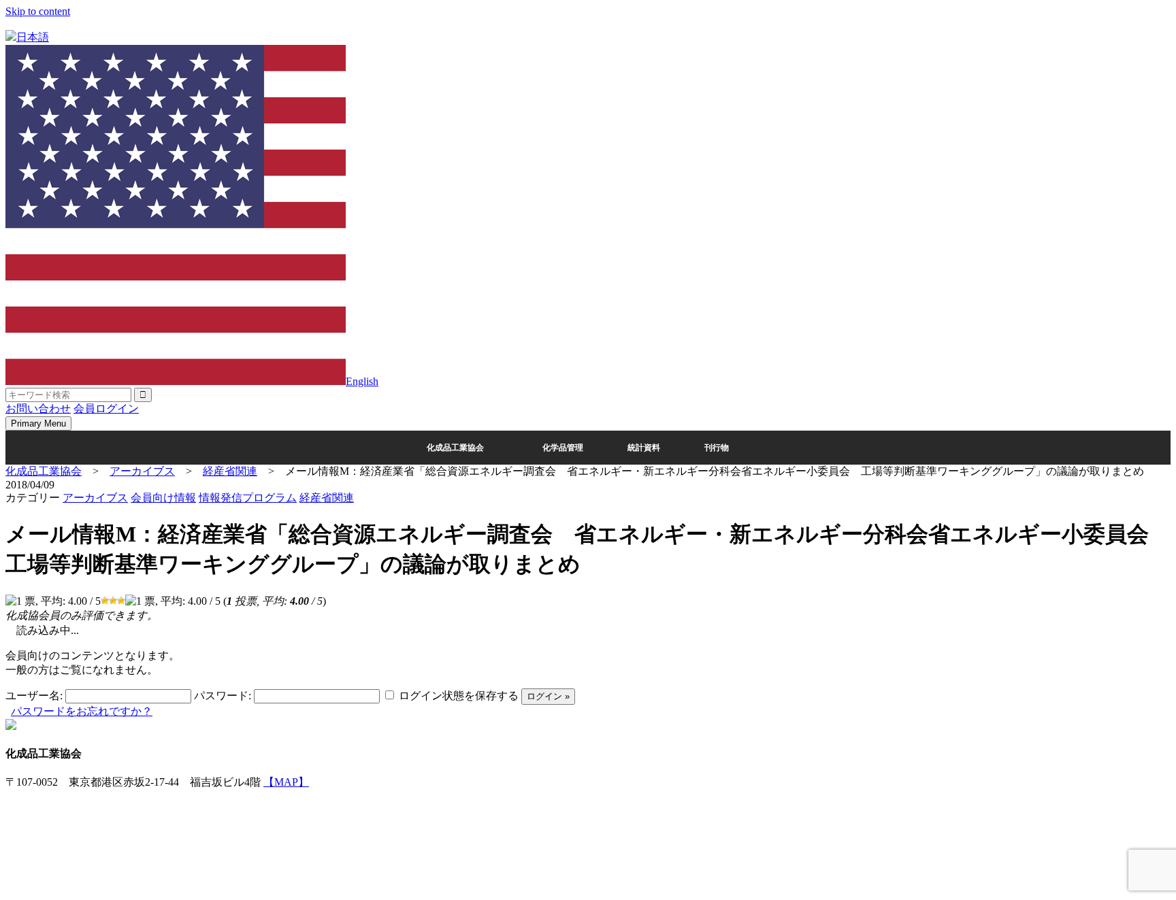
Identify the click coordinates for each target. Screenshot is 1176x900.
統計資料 (643, 447)
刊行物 (716, 447)
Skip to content (37, 11)
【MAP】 (286, 782)
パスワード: (222, 695)
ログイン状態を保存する (459, 695)
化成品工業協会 (455, 447)
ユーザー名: (34, 695)
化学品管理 (562, 447)
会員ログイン (106, 408)
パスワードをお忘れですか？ (81, 711)
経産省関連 (326, 497)
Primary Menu (38, 423)
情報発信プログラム (248, 497)
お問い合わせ (38, 408)
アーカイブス (95, 497)
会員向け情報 (163, 497)
